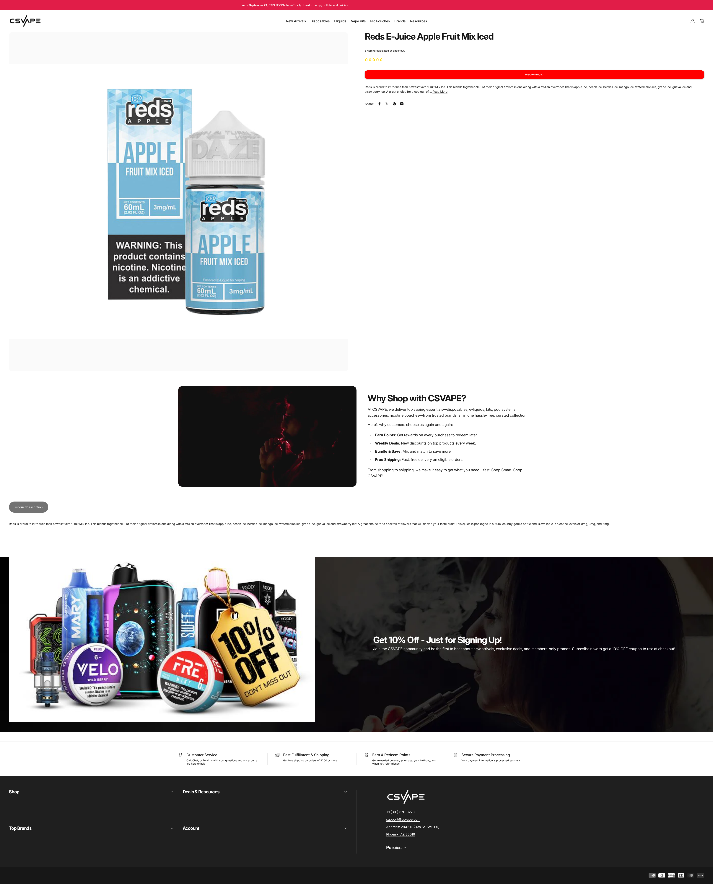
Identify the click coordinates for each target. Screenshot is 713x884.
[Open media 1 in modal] (178, 201)
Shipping (370, 50)
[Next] (338, 210)
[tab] (28, 507)
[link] (412, 827)
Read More (439, 91)
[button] (374, 59)
